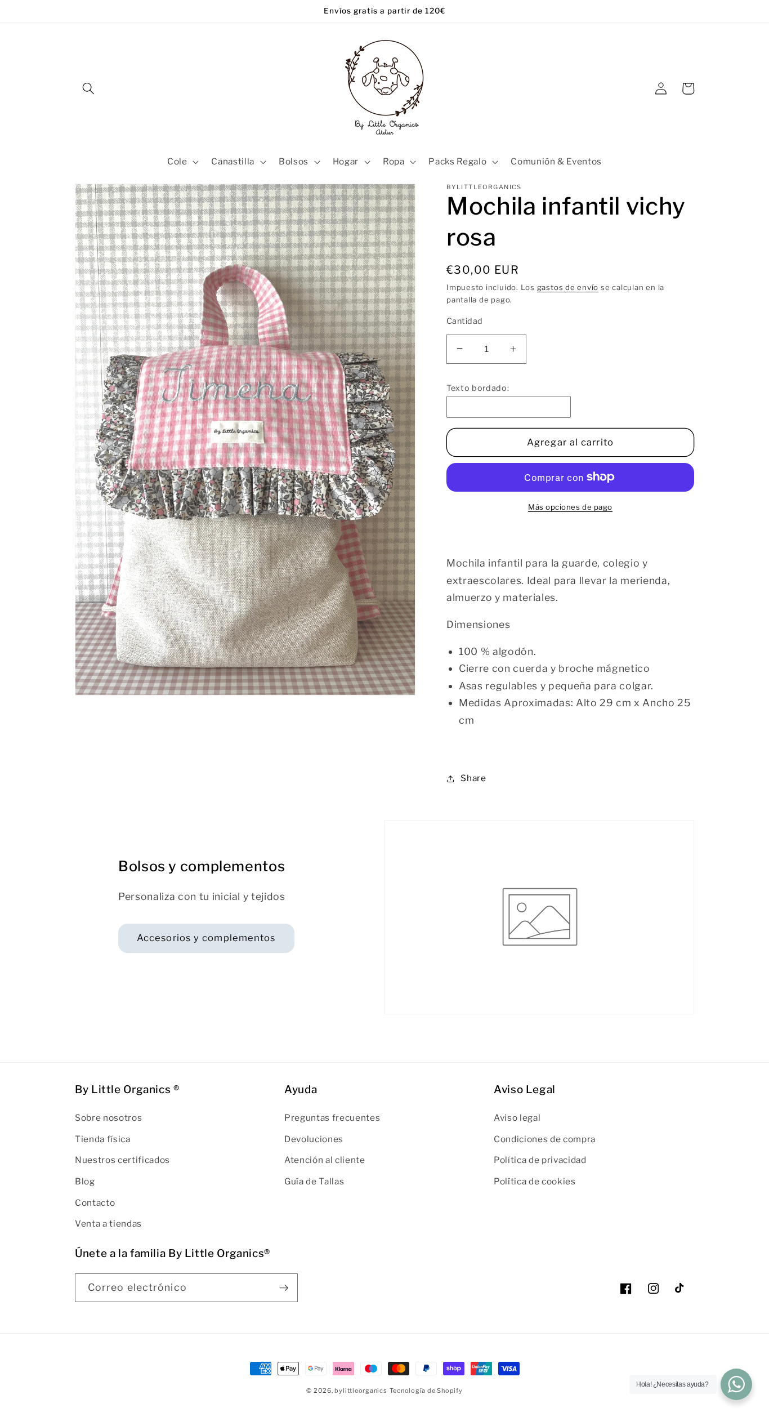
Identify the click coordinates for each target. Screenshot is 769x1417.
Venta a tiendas (108, 1223)
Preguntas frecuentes (332, 1117)
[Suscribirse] (283, 1288)
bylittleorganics (360, 1390)
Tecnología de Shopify (426, 1390)
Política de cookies (535, 1181)
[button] (88, 88)
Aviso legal (517, 1117)
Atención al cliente (324, 1160)
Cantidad (464, 321)
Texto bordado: (477, 388)
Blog (85, 1181)
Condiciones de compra (545, 1139)
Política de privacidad (540, 1160)
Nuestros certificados (122, 1160)
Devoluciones (313, 1139)
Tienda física (103, 1139)
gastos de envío (568, 287)
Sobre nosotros (108, 1117)
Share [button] (473, 778)
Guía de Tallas (314, 1181)
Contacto (95, 1202)
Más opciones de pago (570, 506)
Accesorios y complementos (206, 937)
